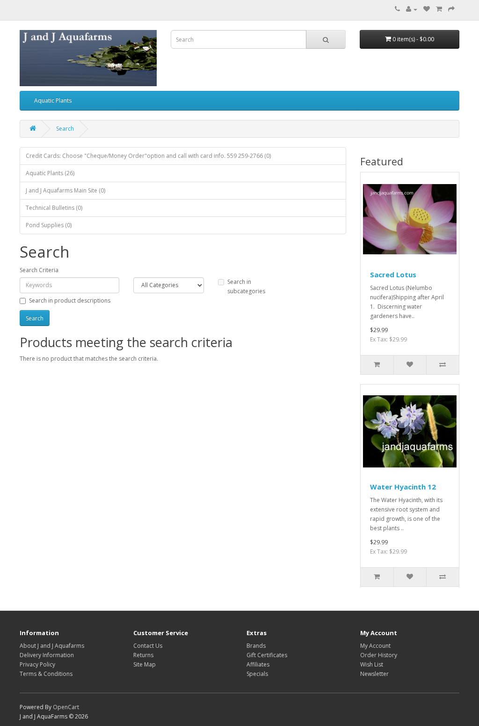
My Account (375, 646)
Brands (256, 646)
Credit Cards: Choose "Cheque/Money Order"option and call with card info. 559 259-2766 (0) (148, 156)
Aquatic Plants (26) (50, 173)
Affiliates (258, 664)
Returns (143, 655)
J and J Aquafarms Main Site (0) (65, 190)
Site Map (144, 664)
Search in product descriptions (69, 300)
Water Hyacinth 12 (403, 486)
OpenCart (66, 707)
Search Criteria (39, 270)
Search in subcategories (246, 286)
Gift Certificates (267, 655)
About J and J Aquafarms (52, 646)
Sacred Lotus (393, 274)
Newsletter (374, 674)
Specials (257, 674)
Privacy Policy (37, 664)
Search (65, 129)
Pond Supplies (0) (49, 225)
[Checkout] (451, 9)
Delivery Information (47, 655)
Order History (378, 655)
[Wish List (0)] (426, 9)
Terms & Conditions (46, 674)
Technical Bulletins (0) (54, 208)
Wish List (371, 664)
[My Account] (411, 9)
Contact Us (147, 646)
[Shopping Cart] (439, 9)
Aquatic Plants (53, 100)
